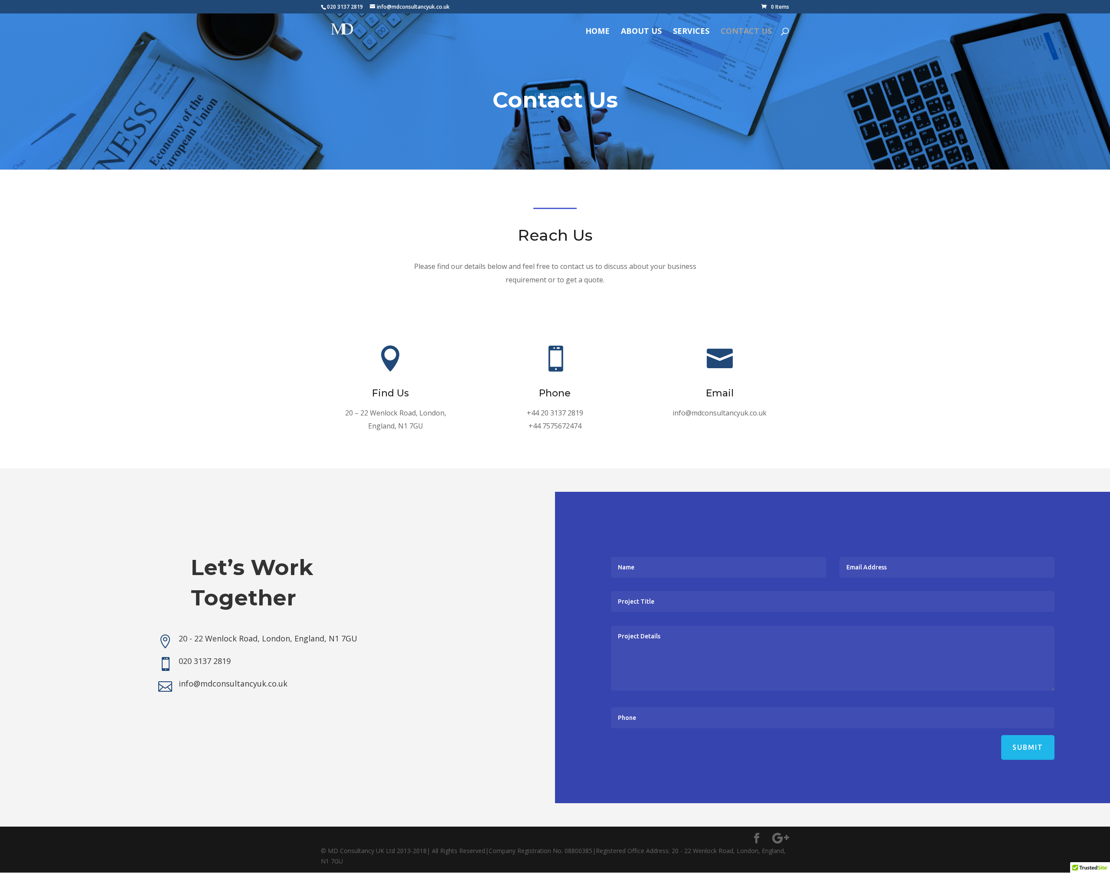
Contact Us (746, 32)
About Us (641, 32)
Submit (1027, 747)
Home (597, 32)
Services (691, 32)
